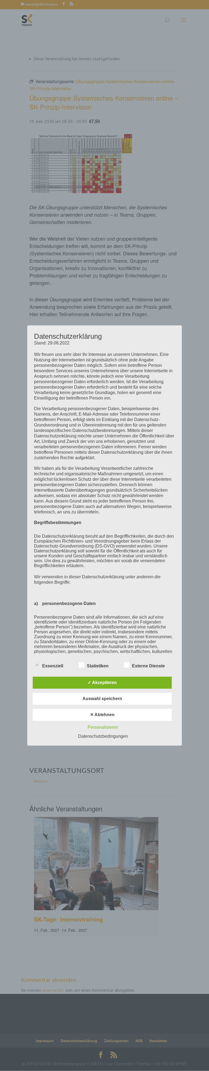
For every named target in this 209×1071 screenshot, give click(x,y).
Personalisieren (103, 727)
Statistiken (98, 666)
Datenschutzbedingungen (103, 736)
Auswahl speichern (102, 698)
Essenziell (52, 666)
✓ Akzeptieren (102, 682)
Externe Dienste (148, 666)
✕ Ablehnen (102, 714)
